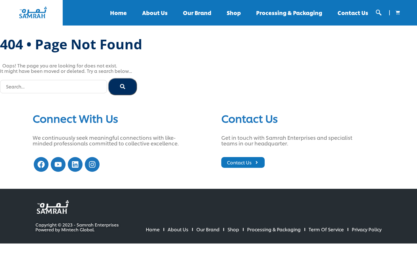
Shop (234, 12)
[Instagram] (92, 164)
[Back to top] (394, 248)
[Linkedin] (75, 164)
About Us (155, 12)
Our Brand (197, 12)
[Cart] (398, 12)
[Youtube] (58, 164)
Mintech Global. (77, 229)
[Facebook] (41, 164)
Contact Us (353, 12)
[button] (379, 13)
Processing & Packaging (289, 12)
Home (118, 12)
